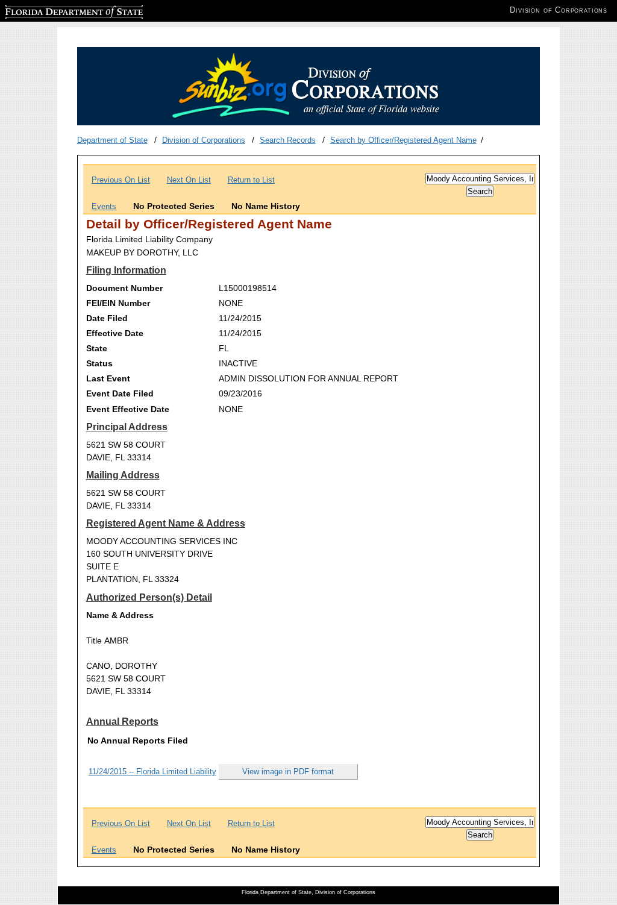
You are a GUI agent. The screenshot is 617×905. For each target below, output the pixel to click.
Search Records (288, 140)
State (96, 348)
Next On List (189, 179)
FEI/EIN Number (118, 303)
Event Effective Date (127, 409)
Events (104, 206)
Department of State (112, 140)
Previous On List (121, 179)
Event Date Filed (120, 393)
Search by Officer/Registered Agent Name (403, 140)
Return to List (251, 179)
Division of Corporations (203, 140)
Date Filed (107, 318)
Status (99, 363)
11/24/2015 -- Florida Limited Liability (152, 771)
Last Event (108, 378)
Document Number (124, 288)
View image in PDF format (288, 771)
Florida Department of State (53, 9)
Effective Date (114, 333)
